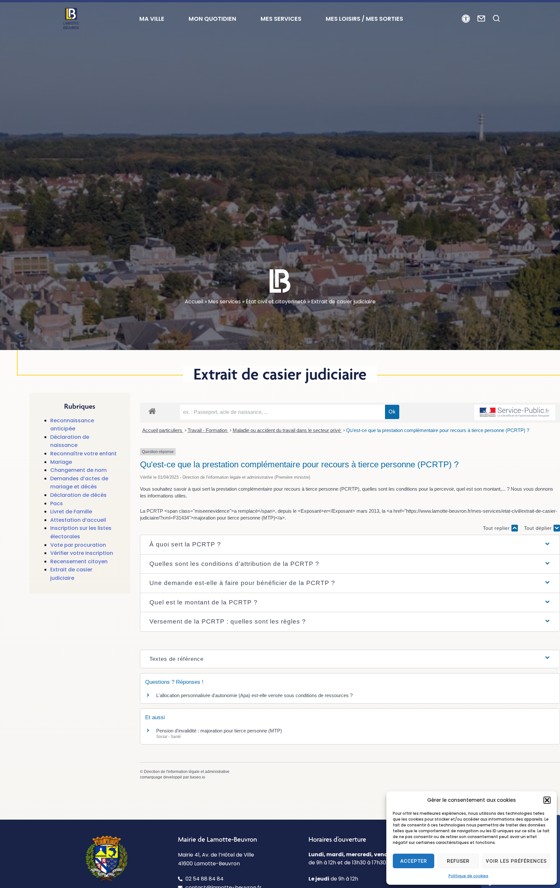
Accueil (194, 301)
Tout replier (497, 528)
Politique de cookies (468, 876)
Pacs (56, 503)
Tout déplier (539, 528)
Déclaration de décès (78, 495)
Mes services (224, 301)
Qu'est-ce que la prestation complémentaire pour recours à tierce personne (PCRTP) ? (437, 430)
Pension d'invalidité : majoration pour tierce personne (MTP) (219, 730)
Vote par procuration (78, 545)
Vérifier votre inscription (81, 553)
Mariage (61, 462)
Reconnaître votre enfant (83, 453)
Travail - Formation (208, 430)
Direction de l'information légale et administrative (186, 771)
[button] (547, 800)
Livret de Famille (71, 511)
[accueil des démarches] (152, 411)
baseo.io (197, 777)
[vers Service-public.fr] (514, 413)
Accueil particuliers (162, 430)
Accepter (413, 861)
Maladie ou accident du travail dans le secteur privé (287, 430)
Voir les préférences (516, 861)
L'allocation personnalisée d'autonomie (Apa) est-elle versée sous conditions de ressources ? (254, 695)
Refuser (458, 861)
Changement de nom (78, 470)
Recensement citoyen (79, 561)
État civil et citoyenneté (276, 301)
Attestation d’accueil (78, 520)
